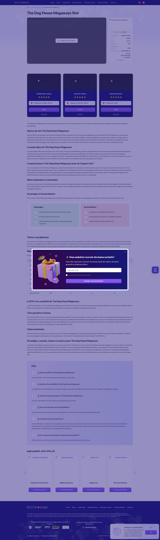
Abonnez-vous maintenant (93, 281)
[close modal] (125, 252)
